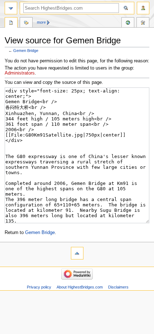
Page (11, 23)
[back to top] (77, 253)
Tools (143, 23)
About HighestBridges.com (80, 287)
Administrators (20, 73)
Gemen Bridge (25, 50)
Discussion (26, 23)
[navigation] (11, 8)
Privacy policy (39, 287)
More (41, 22)
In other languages (128, 23)
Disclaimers (118, 287)
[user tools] (143, 8)
